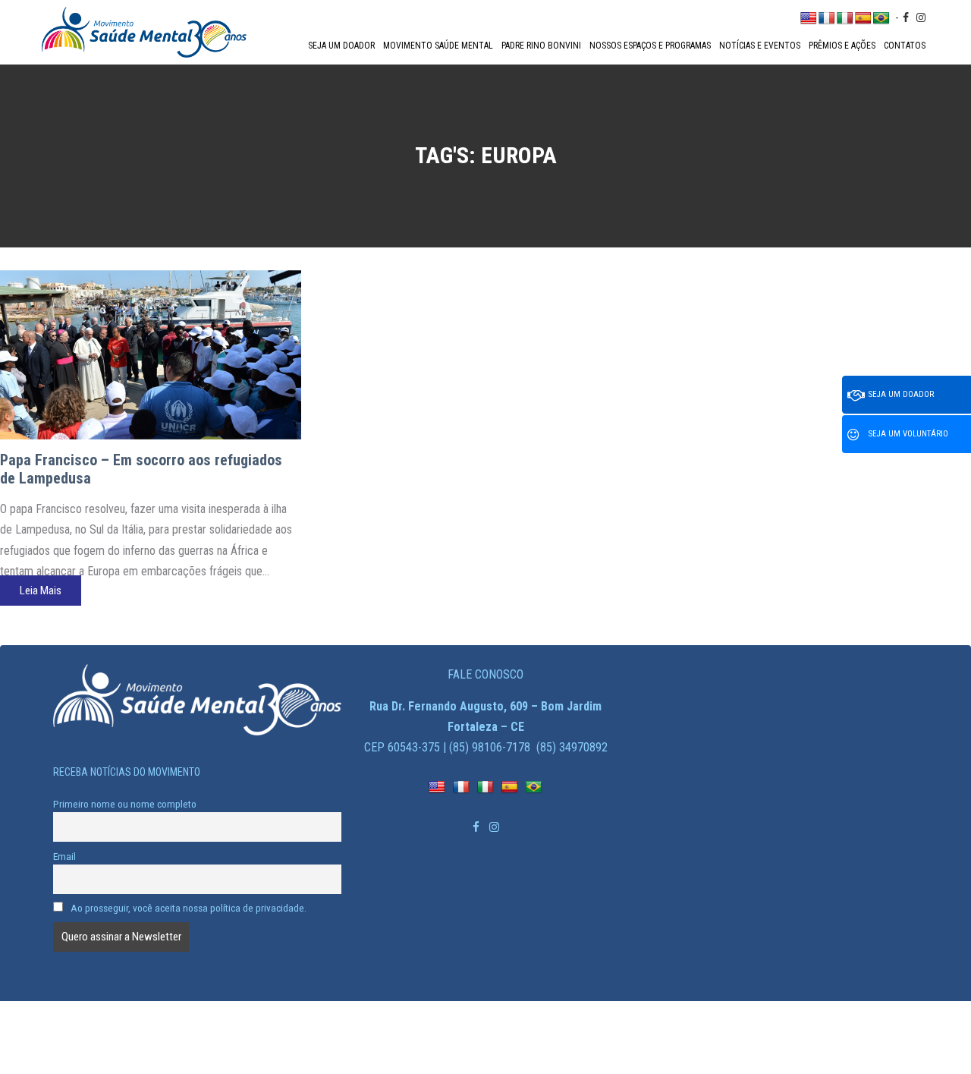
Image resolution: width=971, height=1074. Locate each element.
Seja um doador (341, 45)
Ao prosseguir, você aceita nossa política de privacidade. (187, 908)
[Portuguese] (881, 18)
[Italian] (845, 18)
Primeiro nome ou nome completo (124, 804)
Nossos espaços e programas (650, 45)
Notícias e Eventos (759, 45)
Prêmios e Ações (842, 45)
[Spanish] (863, 18)
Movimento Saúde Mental (438, 45)
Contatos (904, 45)
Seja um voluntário (908, 434)
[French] (827, 18)
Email (64, 856)
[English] (808, 18)
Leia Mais (40, 590)
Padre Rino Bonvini (541, 45)
